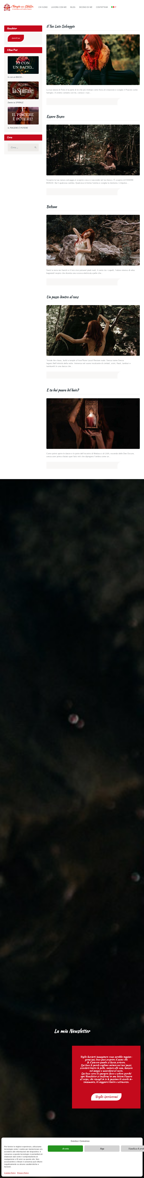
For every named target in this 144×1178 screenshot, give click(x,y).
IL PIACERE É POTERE (18, 128)
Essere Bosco (55, 117)
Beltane (51, 207)
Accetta (65, 1148)
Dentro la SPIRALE (15, 103)
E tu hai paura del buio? (62, 390)
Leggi (128, 101)
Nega (102, 1148)
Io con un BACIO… (15, 77)
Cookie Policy (10, 1173)
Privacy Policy (23, 1173)
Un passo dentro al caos (62, 297)
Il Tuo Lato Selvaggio (60, 26)
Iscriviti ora (16, 38)
